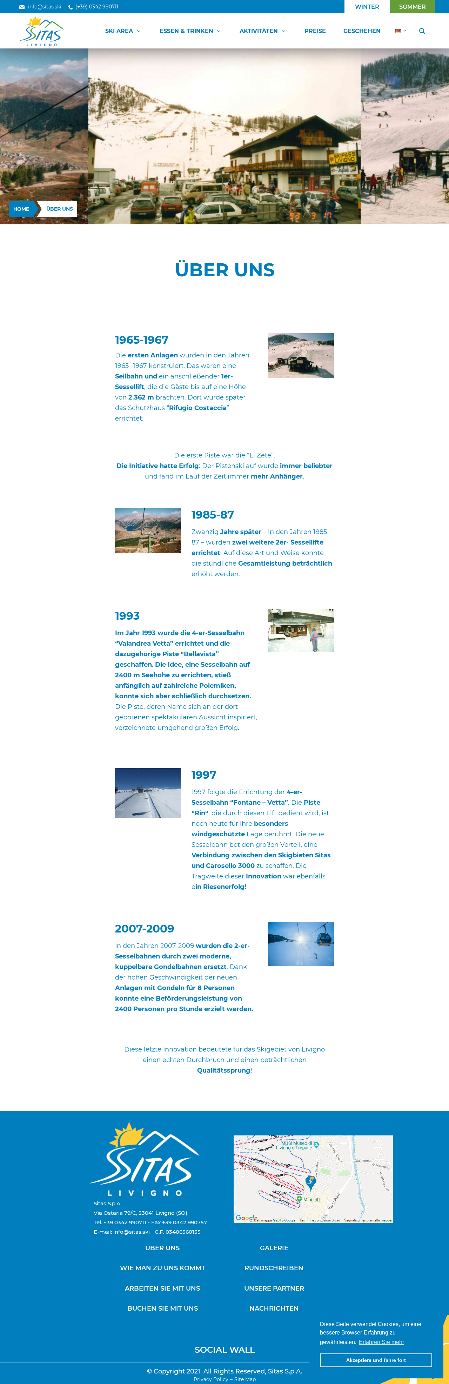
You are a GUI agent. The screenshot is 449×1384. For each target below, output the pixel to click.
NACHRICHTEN (274, 1308)
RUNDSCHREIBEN (273, 1268)
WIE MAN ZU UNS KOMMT (162, 1268)
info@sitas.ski (44, 7)
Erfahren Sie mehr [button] (381, 1342)
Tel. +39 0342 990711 (120, 1222)
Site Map (245, 1379)
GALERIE (274, 1248)
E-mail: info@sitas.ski (122, 1231)
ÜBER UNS (162, 1248)
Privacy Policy (211, 1379)
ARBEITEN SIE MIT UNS (162, 1288)
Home (21, 209)
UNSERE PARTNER (274, 1288)
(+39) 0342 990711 (96, 7)
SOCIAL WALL (225, 1350)
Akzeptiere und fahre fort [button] (376, 1360)
